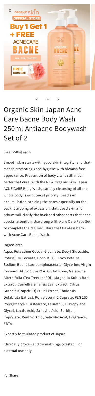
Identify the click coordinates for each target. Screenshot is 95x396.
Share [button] (13, 375)
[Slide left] (36, 99)
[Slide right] (58, 99)
